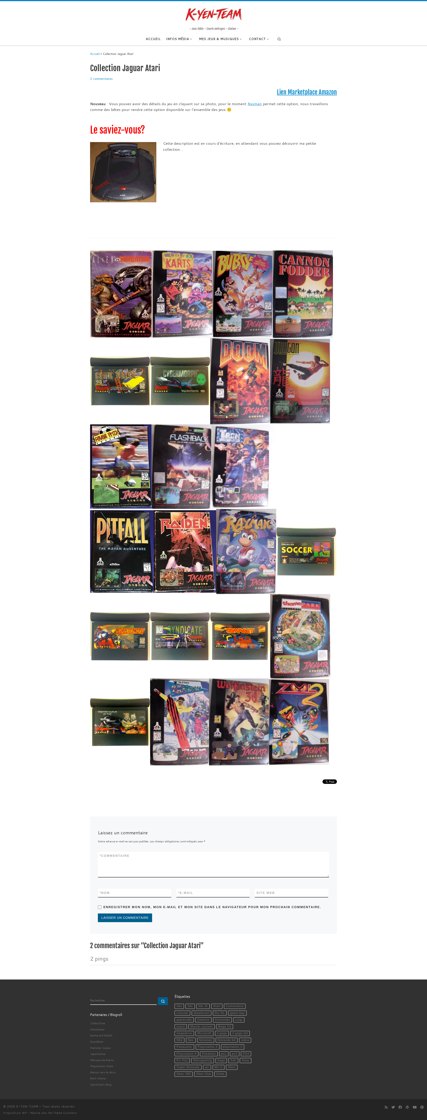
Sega (221, 1060)
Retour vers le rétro (102, 1072)
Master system (201, 1026)
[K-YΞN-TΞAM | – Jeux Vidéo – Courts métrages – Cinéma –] (213, 14)
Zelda (220, 1074)
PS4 (246, 1053)
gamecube (184, 1019)
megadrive (184, 1033)
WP (24, 1113)
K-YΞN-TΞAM (27, 1106)
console (182, 1013)
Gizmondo (222, 1019)
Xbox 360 (184, 1074)
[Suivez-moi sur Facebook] (400, 1107)
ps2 (223, 1053)
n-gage (222, 1033)
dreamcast (201, 1013)
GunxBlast (96, 1042)
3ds (190, 1006)
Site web (265, 893)
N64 (179, 1040)
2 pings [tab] (99, 958)
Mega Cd (224, 1026)
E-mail (185, 893)
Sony (245, 1060)
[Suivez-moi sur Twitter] (393, 1107)
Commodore (235, 1006)
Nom (105, 893)
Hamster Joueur (100, 1048)
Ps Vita (182, 1060)
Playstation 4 (186, 1053)
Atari (216, 1006)
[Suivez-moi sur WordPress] (407, 1107)
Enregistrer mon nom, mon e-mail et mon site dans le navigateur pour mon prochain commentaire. (212, 907)
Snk (233, 1060)
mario (181, 1026)
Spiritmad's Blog (100, 1084)
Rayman (255, 103)
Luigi (238, 1019)
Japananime (97, 1054)
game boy (237, 1013)
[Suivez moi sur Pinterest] (422, 1107)
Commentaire (114, 855)
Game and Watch (101, 1035)
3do (179, 1006)
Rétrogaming (202, 1060)
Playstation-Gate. (102, 1066)
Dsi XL (220, 1013)
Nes (191, 1040)
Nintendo (205, 1040)
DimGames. (97, 1029)
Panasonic (184, 1046)
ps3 (234, 1053)
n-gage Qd (240, 1033)
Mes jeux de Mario (102, 1060)
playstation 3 (232, 1046)
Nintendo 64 (227, 1040)
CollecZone (97, 1023)
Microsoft (204, 1033)
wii (207, 1067)
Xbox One (203, 1074)
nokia (245, 1040)
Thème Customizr (65, 1113)
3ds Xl (203, 1006)
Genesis (203, 1019)
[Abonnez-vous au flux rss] (386, 1107)
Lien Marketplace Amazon (307, 92)
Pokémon (209, 1053)
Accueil (95, 54)
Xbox (232, 1067)
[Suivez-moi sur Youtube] (415, 1107)
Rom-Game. (98, 1078)
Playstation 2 (208, 1046)
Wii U (218, 1067)
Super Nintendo (188, 1067)
